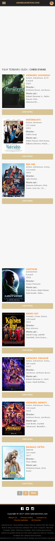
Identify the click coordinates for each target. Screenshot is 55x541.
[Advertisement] (27, 38)
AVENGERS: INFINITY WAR (39, 403)
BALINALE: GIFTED (35, 447)
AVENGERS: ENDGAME (37, 358)
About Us (13, 518)
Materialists (33, 120)
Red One (30, 164)
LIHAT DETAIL (27, 112)
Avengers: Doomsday (38, 75)
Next (33, 493)
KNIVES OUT (32, 314)
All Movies (36, 520)
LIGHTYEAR (31, 269)
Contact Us (42, 518)
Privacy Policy (27, 518)
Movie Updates (21, 520)
